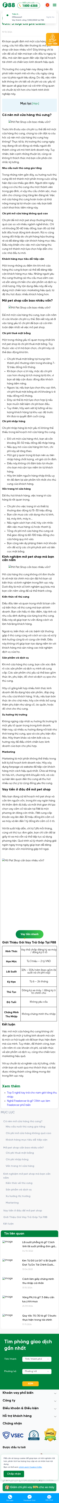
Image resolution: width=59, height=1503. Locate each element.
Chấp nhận (14, 1473)
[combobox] (36, 1359)
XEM (30, 1383)
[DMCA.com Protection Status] (50, 1435)
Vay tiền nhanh (30, 934)
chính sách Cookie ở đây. (30, 1467)
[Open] (48, 1359)
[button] (54, 5)
